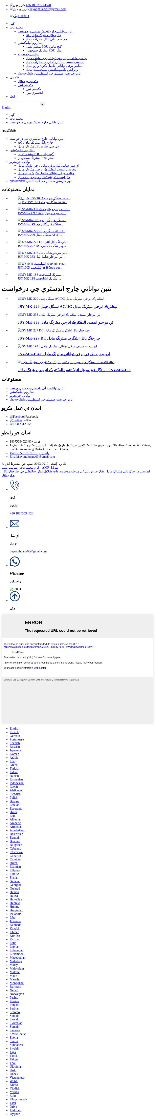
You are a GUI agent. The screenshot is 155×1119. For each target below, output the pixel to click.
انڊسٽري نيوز (34, 92)
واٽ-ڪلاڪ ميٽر (48, 471)
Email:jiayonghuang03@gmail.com (32, 456)
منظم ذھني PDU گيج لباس (44, 46)
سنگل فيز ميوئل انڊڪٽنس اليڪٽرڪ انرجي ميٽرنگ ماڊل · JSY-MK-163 (74, 370)
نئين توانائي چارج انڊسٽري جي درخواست (44, 31)
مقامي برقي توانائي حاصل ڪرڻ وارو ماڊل (54, 65)
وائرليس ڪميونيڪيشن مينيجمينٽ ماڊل (52, 69)
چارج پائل (8, 475)
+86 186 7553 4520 (38, 5)
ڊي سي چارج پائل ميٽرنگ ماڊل (46, 39)
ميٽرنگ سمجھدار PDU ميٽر (44, 50)
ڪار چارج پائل (94, 471)
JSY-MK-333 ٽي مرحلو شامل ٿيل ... (41, 256)
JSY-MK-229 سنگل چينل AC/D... (40, 235)
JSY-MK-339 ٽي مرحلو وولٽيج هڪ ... (42, 213)
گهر (12, 23)
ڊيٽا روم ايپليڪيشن (30, 42)
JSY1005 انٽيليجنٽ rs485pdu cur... (40, 267)
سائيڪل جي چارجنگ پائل (19, 471)
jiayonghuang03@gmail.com (47, 9)
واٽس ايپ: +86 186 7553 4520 (29, 453)
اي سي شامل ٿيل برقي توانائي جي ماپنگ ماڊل (56, 58)
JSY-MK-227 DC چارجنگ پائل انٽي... (42, 245)
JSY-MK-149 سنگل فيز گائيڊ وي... (40, 224)
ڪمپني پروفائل (28, 81)
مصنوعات (16, 27)
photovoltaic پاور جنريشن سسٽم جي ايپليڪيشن (49, 73)
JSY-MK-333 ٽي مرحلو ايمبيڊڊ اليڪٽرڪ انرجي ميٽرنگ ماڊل (65, 322)
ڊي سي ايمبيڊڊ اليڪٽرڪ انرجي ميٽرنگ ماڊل (55, 62)
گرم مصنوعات (29, 467)
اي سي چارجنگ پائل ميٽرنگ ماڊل (128, 471)
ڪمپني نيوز (25, 85)
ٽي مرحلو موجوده (72, 471)
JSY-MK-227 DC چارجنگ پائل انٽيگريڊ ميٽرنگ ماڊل (59, 338)
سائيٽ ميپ (9, 467)
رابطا (13, 96)
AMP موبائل (50, 467)
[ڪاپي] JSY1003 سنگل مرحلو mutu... (42, 202)
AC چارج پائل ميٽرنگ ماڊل (43, 35)
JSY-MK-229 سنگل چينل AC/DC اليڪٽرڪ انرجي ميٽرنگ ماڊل (68, 306)
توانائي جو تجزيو (28, 54)
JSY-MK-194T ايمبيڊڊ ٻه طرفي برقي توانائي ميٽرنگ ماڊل (64, 354)
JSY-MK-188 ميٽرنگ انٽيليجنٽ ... (39, 278)
